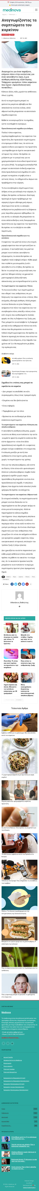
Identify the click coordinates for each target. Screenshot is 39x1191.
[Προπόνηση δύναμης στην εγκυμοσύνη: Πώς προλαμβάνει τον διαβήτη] (6, 373)
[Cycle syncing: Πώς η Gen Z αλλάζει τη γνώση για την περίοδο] (6, 1169)
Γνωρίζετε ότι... (6, 1125)
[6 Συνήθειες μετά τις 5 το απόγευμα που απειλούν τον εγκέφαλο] (6, 1139)
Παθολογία (5, 1113)
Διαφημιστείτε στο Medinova (13, 1060)
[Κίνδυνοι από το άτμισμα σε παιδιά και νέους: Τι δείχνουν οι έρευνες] (11, 628)
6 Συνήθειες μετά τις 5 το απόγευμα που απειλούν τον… (23, 1138)
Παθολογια (5, 34)
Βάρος (14, 576)
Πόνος (33, 576)
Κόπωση (27, 576)
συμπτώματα (6, 579)
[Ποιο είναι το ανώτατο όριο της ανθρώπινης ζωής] (28, 654)
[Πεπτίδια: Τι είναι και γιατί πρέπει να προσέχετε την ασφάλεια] (11, 654)
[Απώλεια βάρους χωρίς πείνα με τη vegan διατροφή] (6, 1154)
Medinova (6, 1012)
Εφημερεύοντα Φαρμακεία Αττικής (14, 1078)
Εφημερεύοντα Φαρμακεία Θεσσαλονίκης (16, 1081)
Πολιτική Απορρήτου (10, 1072)
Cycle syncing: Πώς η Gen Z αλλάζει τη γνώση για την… (23, 1168)
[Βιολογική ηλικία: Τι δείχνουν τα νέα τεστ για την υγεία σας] (6, 1161)
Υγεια (12, 34)
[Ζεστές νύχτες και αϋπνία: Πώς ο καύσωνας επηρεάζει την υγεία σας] (6, 1146)
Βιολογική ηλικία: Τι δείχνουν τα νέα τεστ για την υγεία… (24, 1160)
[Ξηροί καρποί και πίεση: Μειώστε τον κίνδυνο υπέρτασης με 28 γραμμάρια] (11, 678)
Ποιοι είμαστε (8, 1066)
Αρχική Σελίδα (8, 1057)
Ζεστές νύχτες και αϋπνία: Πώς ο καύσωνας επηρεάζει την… (23, 1145)
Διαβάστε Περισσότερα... (10, 1037)
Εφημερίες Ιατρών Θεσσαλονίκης (14, 1087)
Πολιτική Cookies (9, 1069)
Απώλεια (8, 576)
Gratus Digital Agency (29, 1187)
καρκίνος (21, 576)
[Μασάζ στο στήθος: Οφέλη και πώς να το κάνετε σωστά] (28, 628)
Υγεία (3, 1109)
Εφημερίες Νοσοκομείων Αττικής (14, 1084)
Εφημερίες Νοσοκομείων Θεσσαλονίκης (16, 1090)
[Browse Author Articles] (19, 595)
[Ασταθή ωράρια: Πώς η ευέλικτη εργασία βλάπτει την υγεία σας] (6, 360)
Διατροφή (5, 1117)
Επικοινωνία (7, 1063)
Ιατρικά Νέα (5, 1121)
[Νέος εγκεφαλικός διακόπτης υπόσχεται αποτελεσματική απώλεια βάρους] (28, 678)
